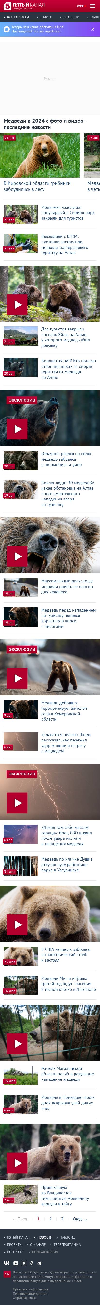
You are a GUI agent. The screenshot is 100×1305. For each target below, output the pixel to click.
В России (71, 17)
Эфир (80, 6)
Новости (45, 1237)
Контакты (15, 1252)
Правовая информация (30, 1289)
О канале (38, 1244)
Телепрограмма (67, 1244)
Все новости (18, 17)
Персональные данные (30, 1293)
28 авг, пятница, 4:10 (23, 9)
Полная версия (45, 1252)
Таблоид (67, 1237)
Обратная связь (25, 1298)
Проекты (14, 1244)
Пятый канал (18, 1237)
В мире (46, 17)
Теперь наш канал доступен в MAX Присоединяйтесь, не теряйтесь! (38, 29)
